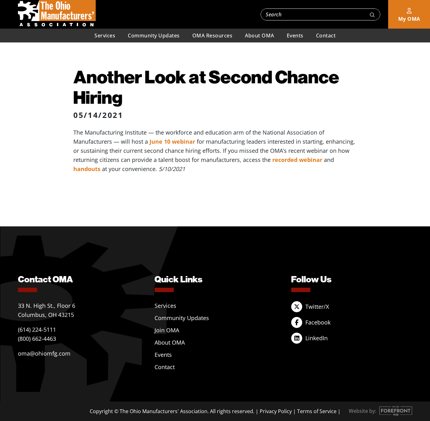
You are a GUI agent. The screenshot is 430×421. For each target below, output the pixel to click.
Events (295, 35)
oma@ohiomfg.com (44, 353)
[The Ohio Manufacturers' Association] (57, 13)
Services (104, 35)
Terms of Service (317, 411)
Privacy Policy (276, 411)
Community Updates (154, 35)
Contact (326, 35)
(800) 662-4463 (37, 338)
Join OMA (167, 330)
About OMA (259, 35)
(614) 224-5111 (37, 329)
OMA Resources (212, 35)
